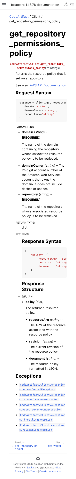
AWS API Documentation (48, 85)
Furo (58, 467)
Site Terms (31, 471)
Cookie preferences (50, 471)
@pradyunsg (47, 467)
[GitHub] (38, 459)
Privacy (19, 471)
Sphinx (30, 467)
